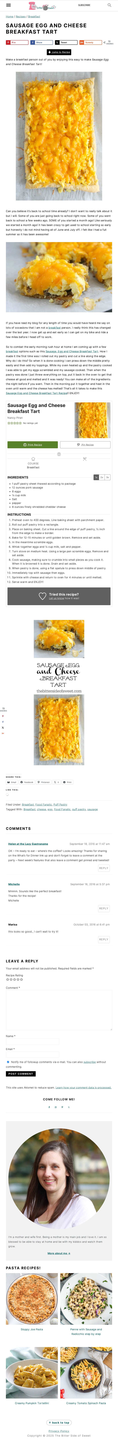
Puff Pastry (60, 804)
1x (96, 477)
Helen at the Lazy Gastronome (28, 843)
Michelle (14, 884)
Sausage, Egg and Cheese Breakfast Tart (72, 351)
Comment (13, 987)
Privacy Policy (59, 1431)
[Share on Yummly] (3, 733)
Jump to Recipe (60, 52)
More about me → (59, 1253)
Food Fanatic (43, 804)
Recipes (21, 16)
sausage (92, 809)
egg (50, 809)
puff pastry (79, 809)
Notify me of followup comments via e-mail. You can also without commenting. (56, 1064)
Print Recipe (34, 444)
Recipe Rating (14, 975)
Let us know (56, 598)
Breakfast (34, 16)
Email (10, 1049)
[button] (8, 423)
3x (107, 477)
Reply (104, 868)
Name (10, 1036)
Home (9, 16)
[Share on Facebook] (3, 722)
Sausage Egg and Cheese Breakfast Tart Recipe (36, 393)
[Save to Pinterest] (3, 716)
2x (101, 477)
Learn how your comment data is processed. (84, 1087)
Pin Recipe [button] (87, 444)
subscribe (90, 1061)
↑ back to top (59, 1422)
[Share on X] (3, 727)
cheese (41, 809)
